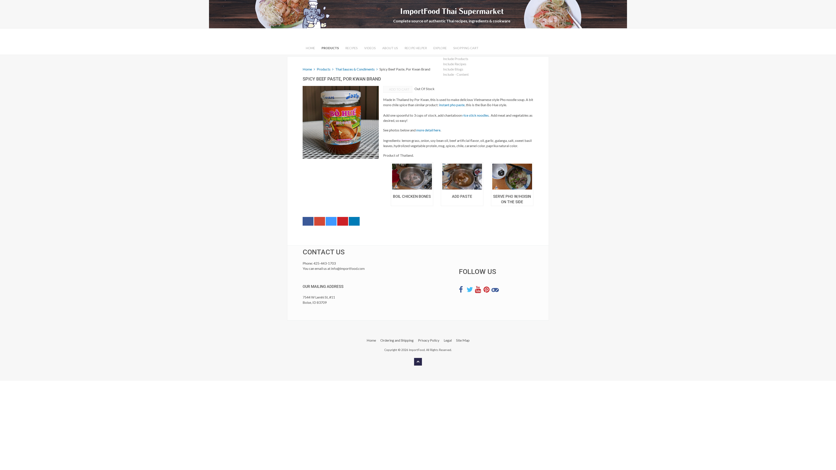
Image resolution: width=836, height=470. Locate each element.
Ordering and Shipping (397, 340)
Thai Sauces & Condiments (355, 69)
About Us (390, 48)
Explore (440, 48)
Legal (448, 340)
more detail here (428, 130)
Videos (370, 48)
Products (330, 48)
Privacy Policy (428, 340)
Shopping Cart (466, 48)
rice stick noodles (476, 115)
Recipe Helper (416, 48)
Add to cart (399, 89)
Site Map (463, 340)
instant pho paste (452, 105)
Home (310, 48)
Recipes (351, 48)
